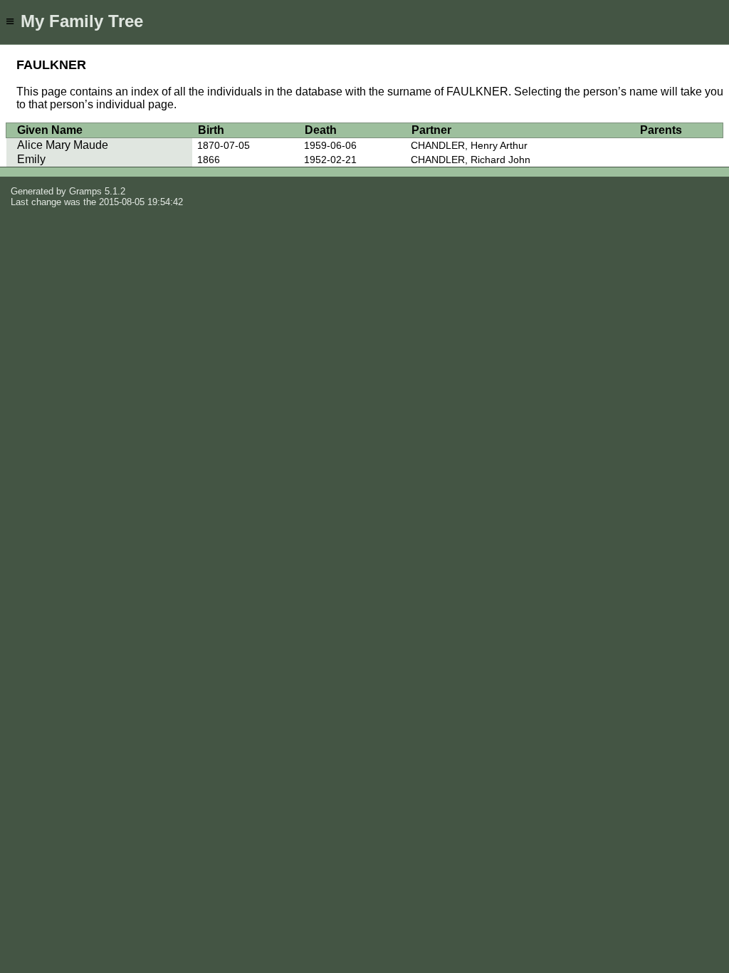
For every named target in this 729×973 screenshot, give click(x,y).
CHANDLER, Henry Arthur (469, 145)
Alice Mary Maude (62, 145)
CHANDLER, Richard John (470, 159)
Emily (31, 159)
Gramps (85, 191)
